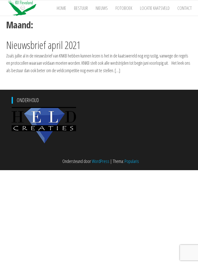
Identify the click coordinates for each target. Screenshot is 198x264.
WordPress (100, 161)
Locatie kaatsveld (155, 8)
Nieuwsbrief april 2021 (43, 45)
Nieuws (102, 8)
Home (61, 8)
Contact (184, 8)
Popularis (132, 161)
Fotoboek (124, 8)
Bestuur (81, 8)
